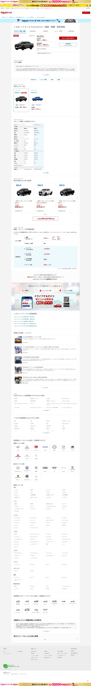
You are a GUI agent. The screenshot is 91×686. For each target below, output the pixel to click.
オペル (32, 506)
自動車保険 (59, 657)
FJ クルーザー (66, 398)
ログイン (87, 12)
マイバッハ (33, 508)
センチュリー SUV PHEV (52, 407)
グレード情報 (44, 79)
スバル (48, 492)
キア (48, 577)
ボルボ (32, 570)
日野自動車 (65, 494)
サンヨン (65, 577)
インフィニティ (34, 527)
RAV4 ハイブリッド (51, 401)
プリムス (65, 522)
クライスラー (34, 517)
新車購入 (46, 651)
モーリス (17, 544)
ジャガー (49, 534)
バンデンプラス (34, 541)
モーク (16, 546)
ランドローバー (34, 536)
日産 (32, 489)
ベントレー (17, 536)
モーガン (17, 541)
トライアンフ (34, 544)
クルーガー (17, 407)
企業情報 (72, 651)
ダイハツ (17, 494)
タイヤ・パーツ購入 (48, 655)
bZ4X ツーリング (34, 398)
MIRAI (32, 428)
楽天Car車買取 (60, 651)
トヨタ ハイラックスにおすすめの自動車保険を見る (25, 325)
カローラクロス (66, 401)
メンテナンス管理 (34, 655)
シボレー (65, 517)
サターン (49, 517)
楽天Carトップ (5, 17)
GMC (64, 525)
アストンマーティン (35, 534)
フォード (33, 520)
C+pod (16, 423)
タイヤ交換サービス (61, 655)
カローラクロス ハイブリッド (21, 403)
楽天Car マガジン (34, 657)
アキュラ (65, 497)
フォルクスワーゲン (51, 506)
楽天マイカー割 (34, 659)
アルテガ (17, 511)
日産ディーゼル (50, 494)
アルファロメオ (18, 553)
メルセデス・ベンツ (19, 508)
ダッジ (48, 525)
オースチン (65, 541)
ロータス (49, 536)
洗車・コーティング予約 (62, 653)
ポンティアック (50, 520)
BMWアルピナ (50, 503)
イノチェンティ (34, 558)
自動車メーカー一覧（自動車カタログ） (17, 17)
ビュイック (17, 520)
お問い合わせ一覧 (14, 674)
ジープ (32, 525)
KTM (48, 588)
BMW (32, 503)
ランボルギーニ (50, 555)
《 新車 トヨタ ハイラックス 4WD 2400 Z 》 (23, 201)
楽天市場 (87, 8)
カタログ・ (19, 31)
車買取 (32, 31)
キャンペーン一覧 (7, 653)
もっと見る (45, 172)
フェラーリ (65, 553)
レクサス (49, 497)
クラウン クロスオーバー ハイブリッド (54, 404)
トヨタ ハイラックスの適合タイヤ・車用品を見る (25, 323)
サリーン (49, 522)
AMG (16, 503)
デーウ (32, 577)
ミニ (64, 508)
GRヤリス (49, 426)
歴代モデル (33, 79)
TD (47, 586)
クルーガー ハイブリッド (36, 407)
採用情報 (72, 655)
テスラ (16, 525)
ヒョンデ (17, 577)
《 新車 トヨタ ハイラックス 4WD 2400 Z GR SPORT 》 (45, 201)
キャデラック (18, 517)
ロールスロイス (18, 539)
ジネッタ (33, 539)
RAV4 (16, 401)
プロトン (33, 586)
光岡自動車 (33, 494)
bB (31, 421)
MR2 (64, 428)
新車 (52, 79)
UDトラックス (34, 497)
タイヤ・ (58, 31)
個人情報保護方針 (74, 653)
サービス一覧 (6, 674)
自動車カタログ (47, 657)
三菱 (64, 489)
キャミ (32, 403)
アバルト (17, 558)
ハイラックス (17, 90)
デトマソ (65, 555)
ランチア (33, 555)
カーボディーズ (66, 539)
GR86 (16, 426)
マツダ (16, 492)
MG (47, 544)
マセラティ (17, 555)
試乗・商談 (33, 651)
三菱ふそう (17, 497)
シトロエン (17, 564)
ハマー (16, 527)
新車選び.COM (19, 210)
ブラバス (49, 508)
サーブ (16, 570)
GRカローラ (33, 426)
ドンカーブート (66, 586)
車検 (45, 31)
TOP (4, 651)
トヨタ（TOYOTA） (30, 17)
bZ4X (16, 398)
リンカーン (17, 522)
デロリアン (33, 522)
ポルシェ (65, 506)
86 (15, 421)
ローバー (65, 536)
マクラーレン (50, 541)
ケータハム (49, 539)
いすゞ (32, 492)
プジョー (33, 564)
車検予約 (33, 653)
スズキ (64, 492)
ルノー (48, 564)
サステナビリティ (23, 674)
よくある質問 (19, 651)
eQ (47, 423)
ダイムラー (65, 534)
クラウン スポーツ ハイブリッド (70, 403)
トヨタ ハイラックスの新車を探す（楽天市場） (24, 316)
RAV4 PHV (33, 401)
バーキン (17, 588)
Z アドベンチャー (37, 124)
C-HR (48, 398)
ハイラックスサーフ (67, 407)
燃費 (59, 79)
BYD (16, 586)
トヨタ (16, 489)
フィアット (49, 553)
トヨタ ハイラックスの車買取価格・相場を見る (24, 319)
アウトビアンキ (34, 553)
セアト (32, 588)
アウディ (17, 506)
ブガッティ (65, 564)
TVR (16, 534)
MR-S (48, 428)
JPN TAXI (17, 428)
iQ (63, 426)
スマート (65, 503)
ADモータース (18, 579)
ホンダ (48, 489)
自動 (71, 31)
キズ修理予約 (46, 653)
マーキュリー (66, 520)
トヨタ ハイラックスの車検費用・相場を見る (24, 321)
